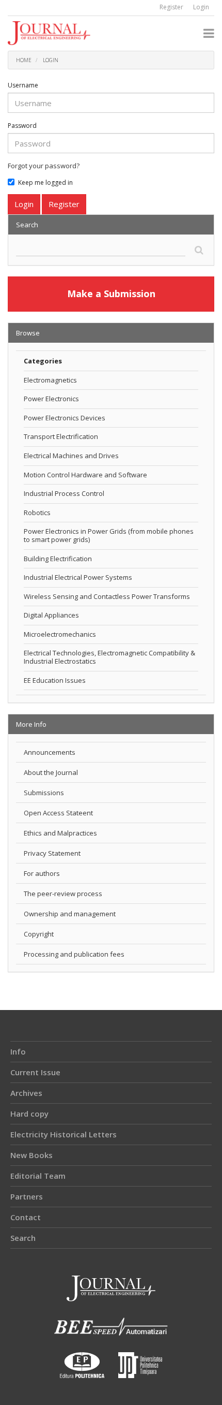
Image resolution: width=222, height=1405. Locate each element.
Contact (25, 1217)
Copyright (39, 934)
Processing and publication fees (74, 954)
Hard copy (29, 1113)
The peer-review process (63, 893)
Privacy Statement (52, 853)
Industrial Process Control (64, 493)
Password (22, 125)
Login (201, 7)
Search (23, 1238)
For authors (42, 873)
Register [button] (64, 204)
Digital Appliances (51, 615)
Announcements (49, 752)
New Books (31, 1155)
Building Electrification (58, 558)
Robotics (37, 512)
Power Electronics (51, 398)
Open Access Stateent (58, 812)
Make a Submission (111, 293)
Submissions (44, 792)
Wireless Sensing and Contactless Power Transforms (107, 596)
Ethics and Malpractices (60, 833)
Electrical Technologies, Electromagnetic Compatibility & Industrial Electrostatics (109, 657)
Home (23, 60)
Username (23, 85)
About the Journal (51, 772)
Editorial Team (38, 1175)
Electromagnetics (50, 380)
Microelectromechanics (60, 634)
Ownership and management (70, 913)
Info (18, 1051)
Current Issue (35, 1072)
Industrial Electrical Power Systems (78, 577)
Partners (26, 1196)
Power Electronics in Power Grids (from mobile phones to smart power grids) (109, 535)
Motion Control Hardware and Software (85, 474)
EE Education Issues (55, 680)
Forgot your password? (44, 165)
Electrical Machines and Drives (71, 455)
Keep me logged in (45, 182)
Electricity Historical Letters (63, 1134)
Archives (26, 1093)
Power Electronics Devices (64, 417)
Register (171, 7)
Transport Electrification (61, 436)
